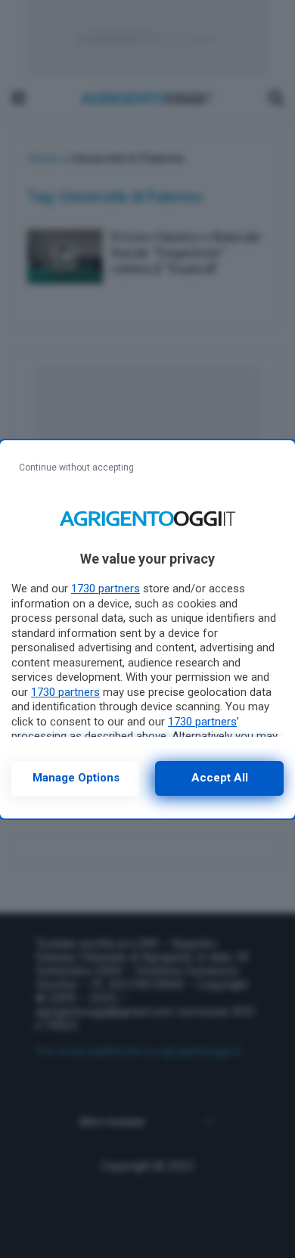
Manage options (76, 777)
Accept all (219, 777)
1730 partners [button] (105, 588)
